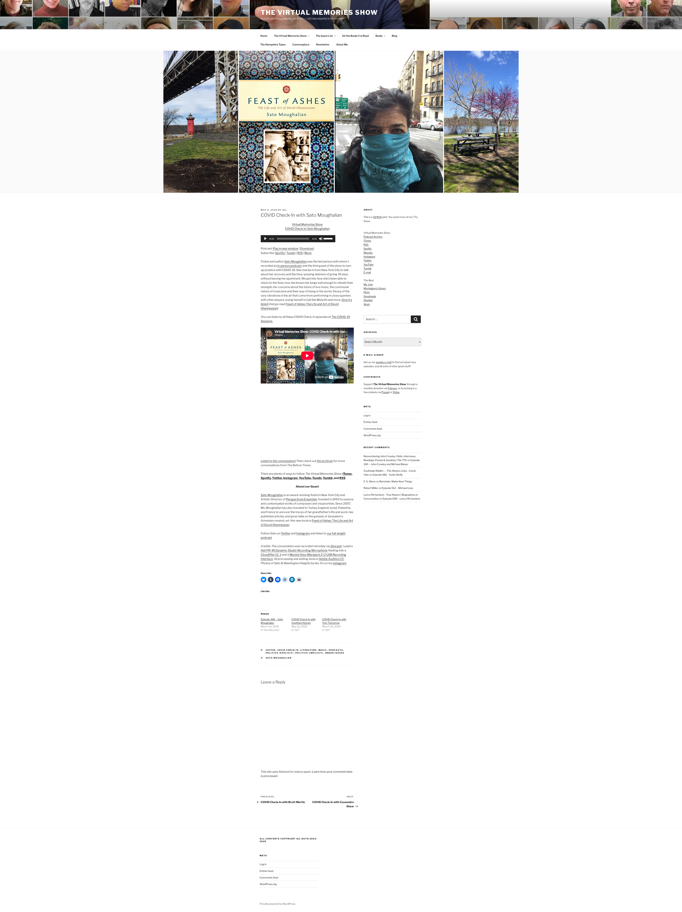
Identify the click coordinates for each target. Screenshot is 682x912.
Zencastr (336, 546)
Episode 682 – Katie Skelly (388, 474)
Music (322, 650)
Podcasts (336, 650)
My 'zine (368, 284)
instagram (339, 563)
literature (308, 650)
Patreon (392, 388)
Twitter (277, 478)
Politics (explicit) (280, 653)
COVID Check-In (288, 650)
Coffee (271, 650)
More (308, 253)
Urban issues (335, 653)
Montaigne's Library (375, 288)
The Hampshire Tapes (273, 44)
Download (307, 248)
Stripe (396, 392)
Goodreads (370, 296)
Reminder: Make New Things (395, 481)
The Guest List (324, 35)
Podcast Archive (373, 236)
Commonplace (300, 44)
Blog (394, 35)
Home (263, 35)
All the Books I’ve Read (355, 35)
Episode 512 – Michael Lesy (397, 487)
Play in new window (285, 248)
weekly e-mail (383, 362)
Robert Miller (371, 487)
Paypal (385, 392)
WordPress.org (372, 435)
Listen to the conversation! (278, 461)
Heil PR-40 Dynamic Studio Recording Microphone (294, 550)
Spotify (280, 253)
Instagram (290, 478)
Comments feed (373, 428)
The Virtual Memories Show (319, 12)
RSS (300, 253)
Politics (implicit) (309, 653)
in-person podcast (289, 265)
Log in (367, 415)
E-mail (367, 272)
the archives (325, 461)
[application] (298, 238)
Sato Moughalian (295, 261)
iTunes (347, 473)
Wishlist (368, 300)
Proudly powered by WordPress (277, 903)
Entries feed (370, 421)
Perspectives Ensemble (301, 499)
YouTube (305, 478)
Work (367, 304)
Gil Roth (377, 216)
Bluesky (368, 252)
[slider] (329, 238)
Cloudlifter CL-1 (271, 554)
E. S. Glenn (369, 481)
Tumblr (327, 478)
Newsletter (322, 44)
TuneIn (290, 253)
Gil (284, 210)
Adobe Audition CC (331, 559)
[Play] (265, 238)
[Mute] (321, 238)
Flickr (367, 292)
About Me (342, 44)
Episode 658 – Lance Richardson (401, 498)
